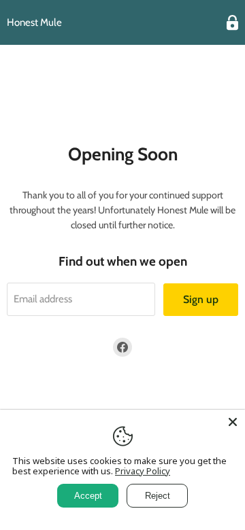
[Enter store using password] (232, 23)
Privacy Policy (142, 471)
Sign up (200, 299)
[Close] (233, 422)
